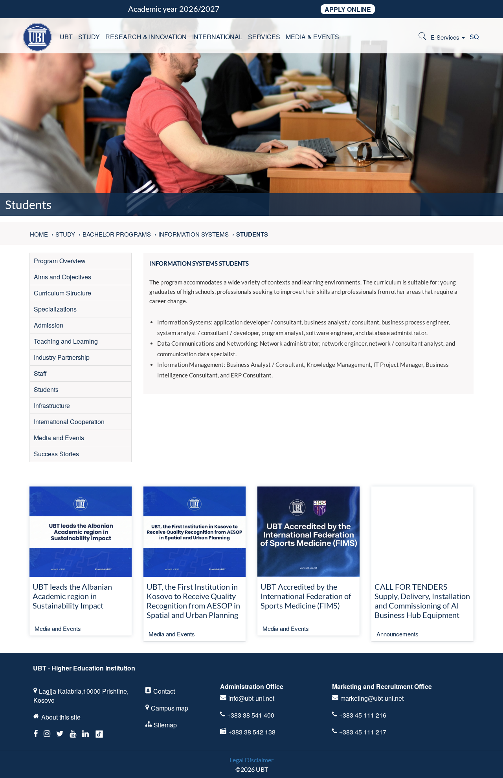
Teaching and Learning (66, 341)
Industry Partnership (62, 357)
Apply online (348, 9)
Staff (40, 373)
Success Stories (56, 453)
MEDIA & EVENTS (312, 36)
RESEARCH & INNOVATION (146, 36)
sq (474, 36)
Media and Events (59, 437)
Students (46, 389)
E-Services (446, 37)
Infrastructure (52, 405)
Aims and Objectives (62, 276)
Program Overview (60, 260)
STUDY (89, 36)
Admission (48, 325)
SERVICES (264, 36)
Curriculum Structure (62, 292)
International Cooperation (69, 421)
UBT (66, 36)
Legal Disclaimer (251, 759)
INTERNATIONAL (217, 36)
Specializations (55, 308)
